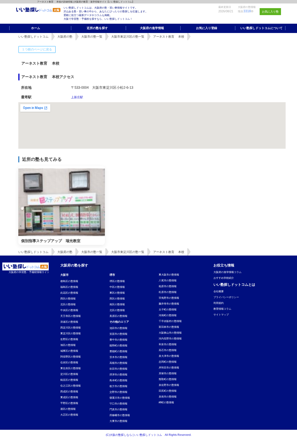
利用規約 (218, 303)
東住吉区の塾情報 (70, 368)
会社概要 (218, 291)
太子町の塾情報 (168, 309)
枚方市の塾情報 (118, 386)
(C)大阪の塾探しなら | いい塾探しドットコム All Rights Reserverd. (148, 435)
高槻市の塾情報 (118, 362)
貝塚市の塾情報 (168, 373)
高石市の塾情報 (168, 350)
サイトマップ (221, 314)
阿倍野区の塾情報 (70, 356)
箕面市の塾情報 (118, 333)
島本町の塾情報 (118, 380)
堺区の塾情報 (117, 281)
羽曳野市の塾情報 (169, 297)
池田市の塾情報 (118, 328)
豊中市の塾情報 (118, 339)
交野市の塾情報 (118, 392)
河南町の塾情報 (168, 315)
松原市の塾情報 (168, 292)
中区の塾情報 (117, 287)
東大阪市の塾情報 (169, 274)
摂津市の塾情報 (118, 374)
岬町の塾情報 (166, 402)
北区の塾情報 (68, 304)
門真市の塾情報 (118, 409)
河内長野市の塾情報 (170, 338)
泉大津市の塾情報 (169, 356)
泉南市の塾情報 (168, 396)
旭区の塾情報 (68, 345)
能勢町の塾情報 (118, 345)
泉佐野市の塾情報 (169, 385)
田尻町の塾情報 (168, 390)
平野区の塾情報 (69, 403)
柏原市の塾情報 (168, 286)
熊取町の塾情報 (168, 379)
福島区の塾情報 (69, 287)
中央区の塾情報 (69, 310)
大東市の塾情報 (118, 421)
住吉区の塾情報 (69, 362)
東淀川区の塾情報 (70, 333)
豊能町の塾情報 (118, 351)
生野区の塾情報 (69, 339)
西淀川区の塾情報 (70, 327)
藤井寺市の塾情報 (169, 303)
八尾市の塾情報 (168, 280)
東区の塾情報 (117, 292)
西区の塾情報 (68, 298)
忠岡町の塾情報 (168, 361)
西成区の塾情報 (69, 391)
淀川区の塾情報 (69, 374)
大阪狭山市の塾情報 (170, 332)
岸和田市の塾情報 (169, 367)
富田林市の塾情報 (169, 326)
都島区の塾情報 (69, 281)
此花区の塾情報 (69, 292)
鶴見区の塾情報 (69, 379)
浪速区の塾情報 (69, 321)
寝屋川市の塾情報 (120, 397)
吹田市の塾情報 (118, 368)
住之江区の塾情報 (70, 385)
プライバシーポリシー (226, 297)
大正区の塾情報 (69, 414)
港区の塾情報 (68, 408)
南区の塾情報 (117, 304)
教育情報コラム (222, 308)
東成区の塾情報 (69, 397)
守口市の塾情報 (118, 403)
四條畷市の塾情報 (120, 415)
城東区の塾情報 (69, 350)
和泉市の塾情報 (168, 344)
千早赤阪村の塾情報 (170, 321)
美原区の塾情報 (118, 316)
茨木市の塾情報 (118, 357)
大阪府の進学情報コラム (227, 272)
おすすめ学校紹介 (223, 277)
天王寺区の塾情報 (70, 316)
